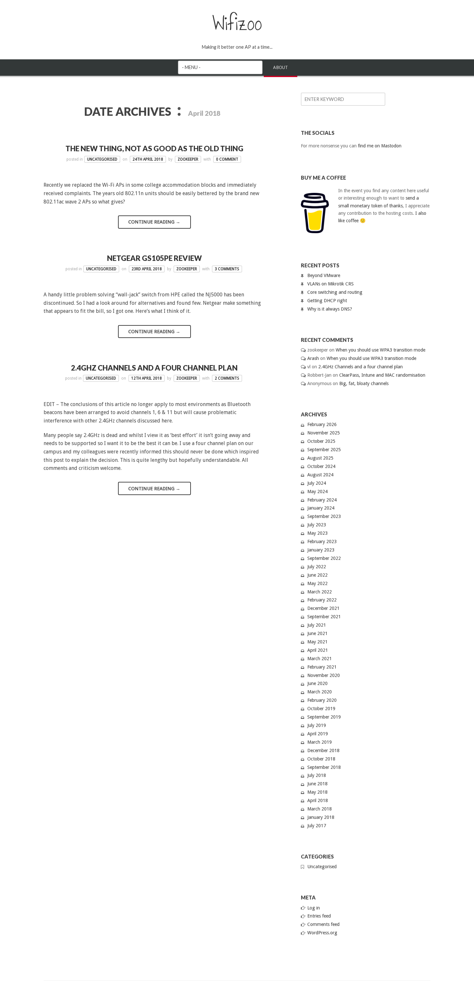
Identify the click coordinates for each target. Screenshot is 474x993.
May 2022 (317, 583)
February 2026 (322, 424)
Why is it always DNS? (329, 309)
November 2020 (323, 675)
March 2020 (319, 691)
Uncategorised (102, 159)
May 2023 (317, 533)
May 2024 (317, 491)
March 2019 (319, 742)
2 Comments (227, 378)
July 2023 (316, 524)
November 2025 (323, 432)
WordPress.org (322, 932)
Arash (313, 358)
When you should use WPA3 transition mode (380, 350)
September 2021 (324, 616)
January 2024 (320, 508)
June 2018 (317, 783)
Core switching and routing (334, 292)
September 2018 (324, 767)
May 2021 (317, 641)
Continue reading (154, 222)
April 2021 (317, 650)
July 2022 (316, 566)
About (280, 67)
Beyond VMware (323, 275)
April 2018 (317, 800)
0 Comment (227, 159)
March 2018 (319, 808)
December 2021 (323, 608)
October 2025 (321, 441)
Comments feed (323, 924)
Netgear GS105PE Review (154, 258)
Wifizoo (237, 23)
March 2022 (319, 591)
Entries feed (319, 916)
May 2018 (317, 792)
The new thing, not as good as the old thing (154, 148)
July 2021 (316, 625)
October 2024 (321, 466)
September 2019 (324, 717)
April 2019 (317, 733)
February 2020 (322, 700)
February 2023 (322, 541)
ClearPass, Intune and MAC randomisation (382, 375)
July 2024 (316, 483)
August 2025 (320, 458)
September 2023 (324, 516)
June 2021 (317, 633)
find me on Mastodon (379, 145)
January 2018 (320, 817)
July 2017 (316, 825)
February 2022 (322, 599)
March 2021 (319, 658)
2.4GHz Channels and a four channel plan (154, 367)
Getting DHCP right (327, 300)
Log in (313, 907)
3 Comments (227, 269)
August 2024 (320, 474)
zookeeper (188, 159)
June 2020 (317, 683)
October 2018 (321, 758)
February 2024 (322, 499)
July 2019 (316, 725)
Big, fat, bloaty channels (364, 383)
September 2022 (324, 558)
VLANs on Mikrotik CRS (330, 283)
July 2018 (316, 775)
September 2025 (324, 449)
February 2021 (322, 667)
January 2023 (320, 549)
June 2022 (317, 575)
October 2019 (321, 708)
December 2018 (323, 750)
